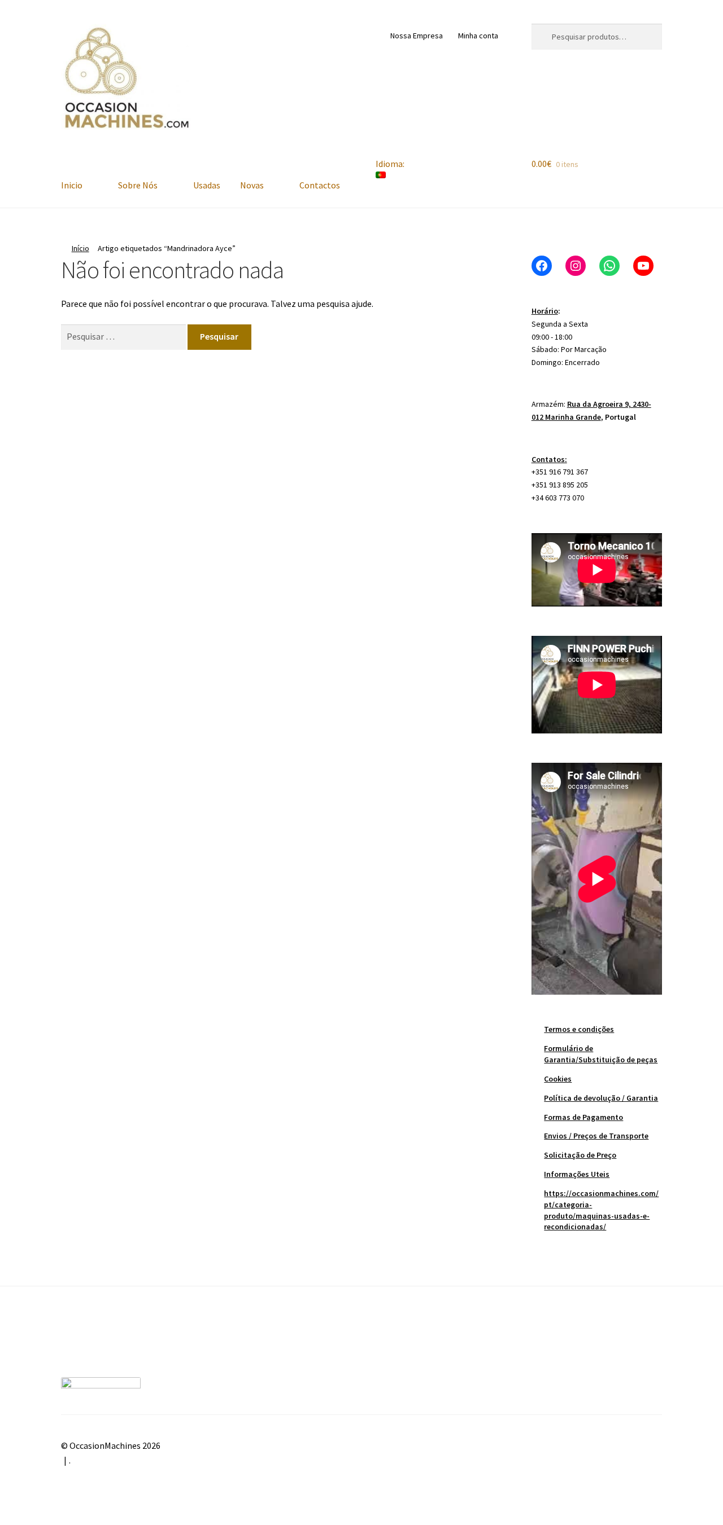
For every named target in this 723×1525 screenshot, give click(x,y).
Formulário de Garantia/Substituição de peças (600, 1054)
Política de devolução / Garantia (601, 1098)
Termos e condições (579, 1029)
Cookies (558, 1079)
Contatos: (549, 459)
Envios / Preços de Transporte (596, 1136)
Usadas (206, 185)
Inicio (71, 185)
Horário (545, 311)
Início (80, 248)
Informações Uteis (576, 1174)
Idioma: (391, 163)
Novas (252, 185)
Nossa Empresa (416, 35)
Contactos (319, 185)
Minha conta (478, 35)
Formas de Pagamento (583, 1117)
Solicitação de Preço (580, 1155)
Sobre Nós (138, 185)
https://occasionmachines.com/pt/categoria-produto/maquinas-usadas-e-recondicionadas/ (601, 1210)
